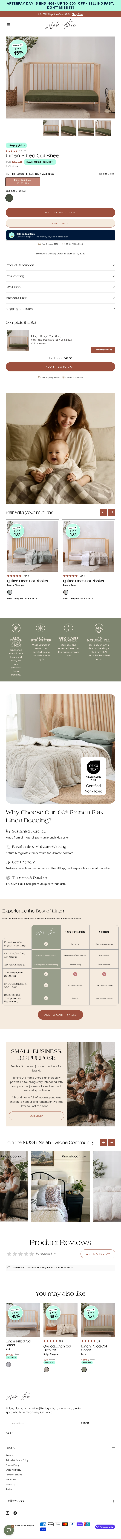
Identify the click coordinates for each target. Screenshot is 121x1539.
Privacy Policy (12, 1465)
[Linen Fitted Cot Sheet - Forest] (18, 340)
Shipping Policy (13, 1469)
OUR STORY (36, 1115)
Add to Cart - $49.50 (60, 212)
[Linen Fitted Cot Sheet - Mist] (23, 1320)
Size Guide (108, 173)
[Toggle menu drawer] (9, 24)
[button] (113, 24)
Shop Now (77, 14)
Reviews (9, 1489)
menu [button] (10, 1447)
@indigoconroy (12, 1156)
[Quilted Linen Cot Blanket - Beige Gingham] (60, 1320)
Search (9, 1455)
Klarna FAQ (11, 1479)
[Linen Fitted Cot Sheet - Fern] (98, 1320)
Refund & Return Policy (17, 1460)
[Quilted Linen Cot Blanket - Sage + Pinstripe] (32, 546)
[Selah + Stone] (18, 1396)
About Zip (10, 1484)
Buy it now (60, 223)
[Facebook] (15, 1513)
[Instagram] (7, 1513)
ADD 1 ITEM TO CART (60, 366)
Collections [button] (15, 1501)
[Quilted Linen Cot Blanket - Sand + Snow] (88, 546)
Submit (85, 1423)
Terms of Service (14, 1474)
